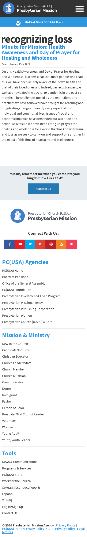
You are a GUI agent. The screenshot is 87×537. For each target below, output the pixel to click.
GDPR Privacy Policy (60, 528)
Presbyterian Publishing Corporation (28, 309)
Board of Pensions (15, 277)
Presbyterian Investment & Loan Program (31, 296)
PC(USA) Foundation (16, 289)
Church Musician (14, 376)
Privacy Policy (66, 525)
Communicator (12, 382)
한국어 (7, 500)
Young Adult (10, 433)
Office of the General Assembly (23, 283)
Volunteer (9, 420)
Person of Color (13, 408)
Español (8, 494)
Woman (7, 427)
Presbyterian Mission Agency (22, 302)
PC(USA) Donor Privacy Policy (23, 528)
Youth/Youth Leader (16, 440)
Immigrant (9, 395)
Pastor (6, 401)
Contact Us (43, 189)
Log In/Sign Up (12, 506)
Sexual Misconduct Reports (21, 487)
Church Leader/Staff (16, 363)
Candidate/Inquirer (16, 350)
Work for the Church (16, 481)
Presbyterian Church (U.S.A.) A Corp (27, 322)
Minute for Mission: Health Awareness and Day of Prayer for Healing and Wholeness (41, 52)
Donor (6, 388)
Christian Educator (15, 356)
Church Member (13, 369)
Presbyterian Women (17, 315)
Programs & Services (16, 468)
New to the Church (15, 344)
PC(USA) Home (12, 270)
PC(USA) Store (12, 474)
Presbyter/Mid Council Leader (23, 414)
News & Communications (19, 462)
